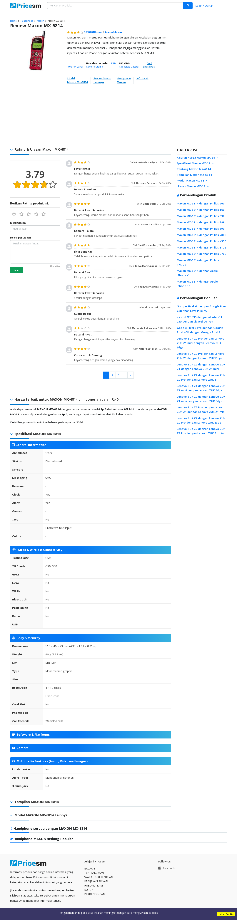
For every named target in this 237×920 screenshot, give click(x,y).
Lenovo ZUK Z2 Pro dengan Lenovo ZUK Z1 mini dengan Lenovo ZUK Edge (200, 343)
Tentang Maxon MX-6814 (194, 169)
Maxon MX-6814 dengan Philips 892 (201, 216)
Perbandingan (94, 894)
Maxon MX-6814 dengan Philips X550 (201, 241)
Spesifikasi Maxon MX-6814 (195, 163)
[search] (188, 5)
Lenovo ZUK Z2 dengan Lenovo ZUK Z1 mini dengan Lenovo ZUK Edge (201, 399)
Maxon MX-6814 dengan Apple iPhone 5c (197, 284)
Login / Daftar (204, 5)
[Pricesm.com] (26, 6)
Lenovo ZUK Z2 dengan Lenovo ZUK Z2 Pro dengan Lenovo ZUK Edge (201, 420)
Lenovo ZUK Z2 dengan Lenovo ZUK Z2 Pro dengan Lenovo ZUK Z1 (201, 377)
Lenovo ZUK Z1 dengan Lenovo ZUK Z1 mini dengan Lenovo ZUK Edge (201, 388)
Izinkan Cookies (226, 914)
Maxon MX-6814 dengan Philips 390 (201, 228)
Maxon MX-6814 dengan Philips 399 (201, 222)
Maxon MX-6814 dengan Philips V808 (201, 235)
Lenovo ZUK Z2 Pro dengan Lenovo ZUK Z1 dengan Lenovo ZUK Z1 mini (201, 409)
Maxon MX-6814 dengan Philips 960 (201, 203)
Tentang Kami (94, 872)
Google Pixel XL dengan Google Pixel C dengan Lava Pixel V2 (201, 308)
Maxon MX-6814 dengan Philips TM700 (198, 262)
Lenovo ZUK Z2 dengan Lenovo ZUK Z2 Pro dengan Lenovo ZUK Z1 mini (201, 431)
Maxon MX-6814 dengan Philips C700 (201, 254)
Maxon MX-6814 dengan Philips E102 (201, 247)
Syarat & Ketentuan (98, 877)
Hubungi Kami (94, 885)
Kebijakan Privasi (96, 881)
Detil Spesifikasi (149, 65)
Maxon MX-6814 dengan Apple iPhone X (197, 273)
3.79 (93, 32)
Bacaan (89, 868)
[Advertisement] (202, 87)
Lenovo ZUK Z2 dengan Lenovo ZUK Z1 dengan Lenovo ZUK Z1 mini (201, 366)
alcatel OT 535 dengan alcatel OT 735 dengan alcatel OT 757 (199, 319)
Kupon (89, 890)
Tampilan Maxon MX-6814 (194, 175)
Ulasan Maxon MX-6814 (192, 186)
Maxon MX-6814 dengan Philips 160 (201, 209)
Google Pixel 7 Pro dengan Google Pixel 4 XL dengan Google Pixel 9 (200, 330)
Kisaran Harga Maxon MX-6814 (197, 157)
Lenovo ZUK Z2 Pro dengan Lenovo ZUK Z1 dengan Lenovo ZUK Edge (200, 356)
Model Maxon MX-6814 (192, 180)
